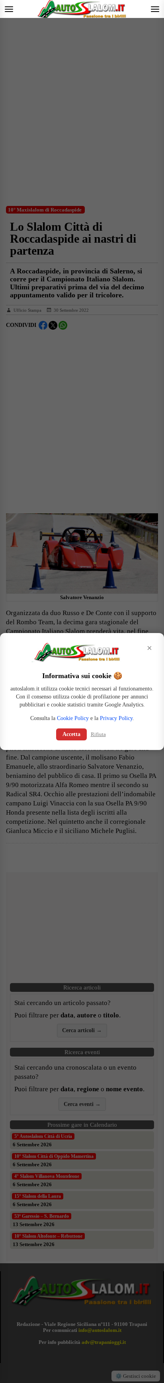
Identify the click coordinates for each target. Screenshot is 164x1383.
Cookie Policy (73, 718)
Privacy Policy (116, 718)
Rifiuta (98, 734)
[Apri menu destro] (155, 9)
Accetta (71, 734)
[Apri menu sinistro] (9, 9)
